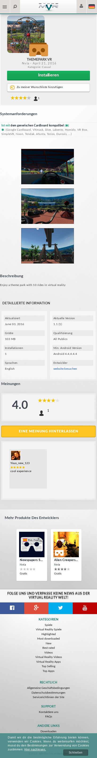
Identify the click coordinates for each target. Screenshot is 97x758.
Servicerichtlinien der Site (48, 697)
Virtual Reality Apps (48, 661)
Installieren (48, 75)
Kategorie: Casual (39, 67)
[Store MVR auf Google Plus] (36, 608)
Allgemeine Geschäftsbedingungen (48, 688)
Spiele (48, 625)
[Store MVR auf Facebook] (12, 608)
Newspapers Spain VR (32, 560)
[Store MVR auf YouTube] (84, 608)
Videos (48, 652)
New (48, 643)
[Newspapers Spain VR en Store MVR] (32, 544)
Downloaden (48, 731)
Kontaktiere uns (48, 712)
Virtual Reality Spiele (48, 629)
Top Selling (48, 666)
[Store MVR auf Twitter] (60, 608)
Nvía (25, 63)
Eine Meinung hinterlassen (48, 431)
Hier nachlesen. (35, 749)
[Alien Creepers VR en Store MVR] (66, 544)
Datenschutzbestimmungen (48, 692)
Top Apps (48, 671)
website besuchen (65, 368)
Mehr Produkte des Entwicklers (32, 518)
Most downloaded (48, 638)
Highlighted (48, 634)
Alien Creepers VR (66, 560)
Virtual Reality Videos (48, 657)
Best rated (48, 647)
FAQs (48, 716)
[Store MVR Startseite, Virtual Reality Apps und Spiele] (48, 11)
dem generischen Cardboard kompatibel (37, 125)
